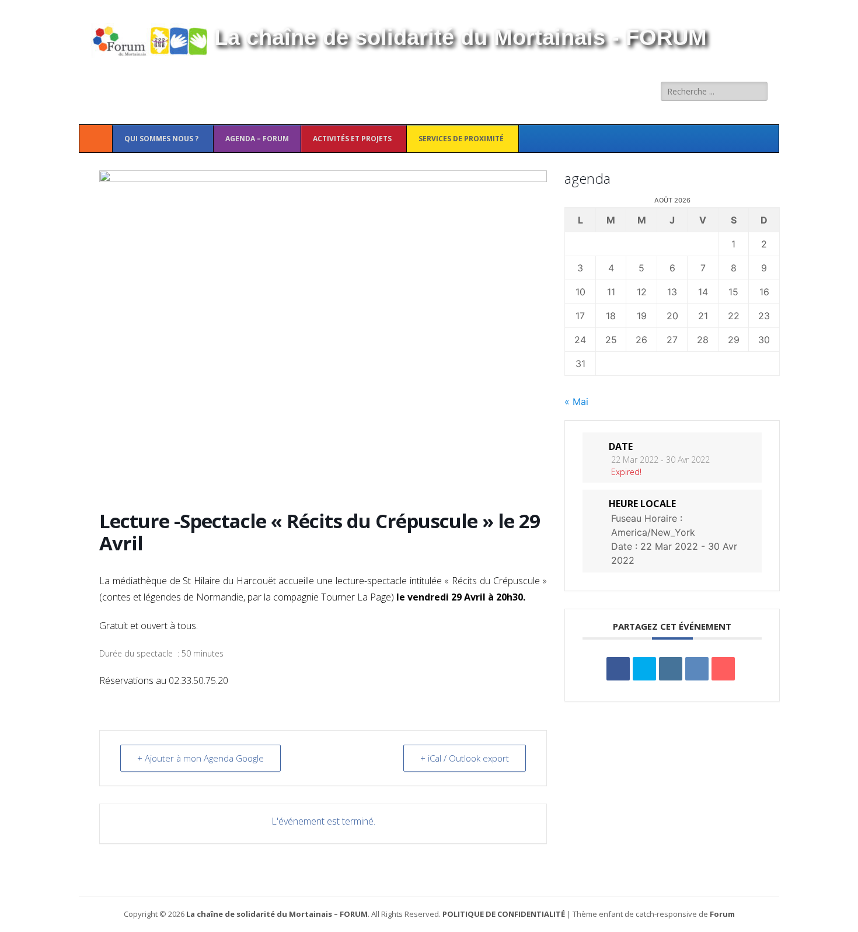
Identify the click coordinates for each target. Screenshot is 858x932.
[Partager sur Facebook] (618, 668)
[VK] (697, 668)
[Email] (723, 668)
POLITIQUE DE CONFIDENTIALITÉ (503, 914)
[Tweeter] (644, 668)
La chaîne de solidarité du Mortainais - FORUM (460, 37)
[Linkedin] (670, 668)
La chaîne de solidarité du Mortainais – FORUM (277, 914)
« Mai (576, 401)
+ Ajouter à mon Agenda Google (200, 758)
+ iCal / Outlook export (464, 758)
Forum (722, 914)
